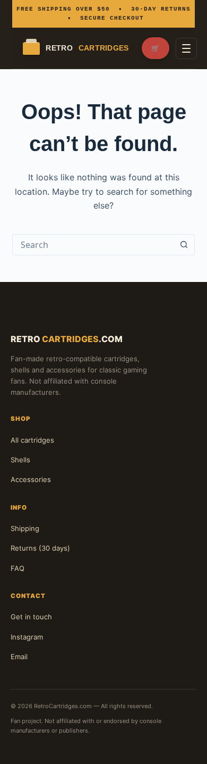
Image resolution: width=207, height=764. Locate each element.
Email (19, 656)
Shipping (25, 528)
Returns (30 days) (40, 548)
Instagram (27, 637)
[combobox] (93, 244)
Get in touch (31, 616)
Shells (20, 459)
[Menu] (186, 48)
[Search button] (184, 245)
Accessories (31, 479)
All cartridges (32, 440)
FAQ (17, 568)
